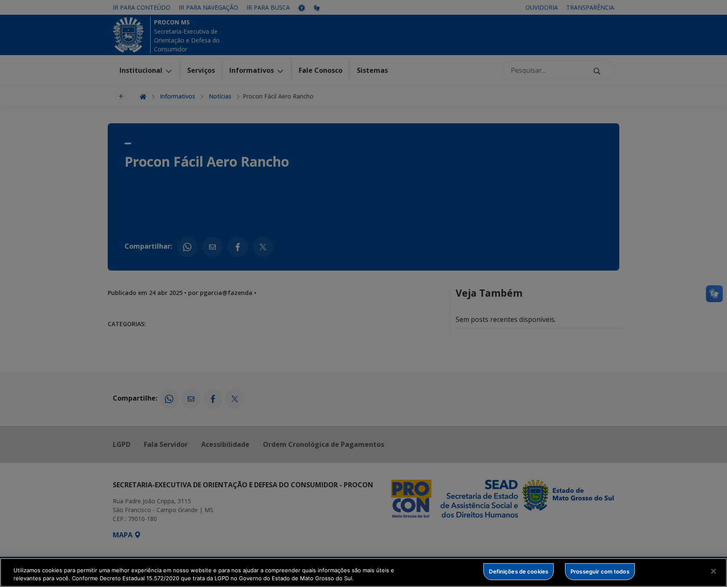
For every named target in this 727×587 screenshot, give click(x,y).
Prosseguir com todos (599, 571)
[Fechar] (713, 571)
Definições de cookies (518, 571)
